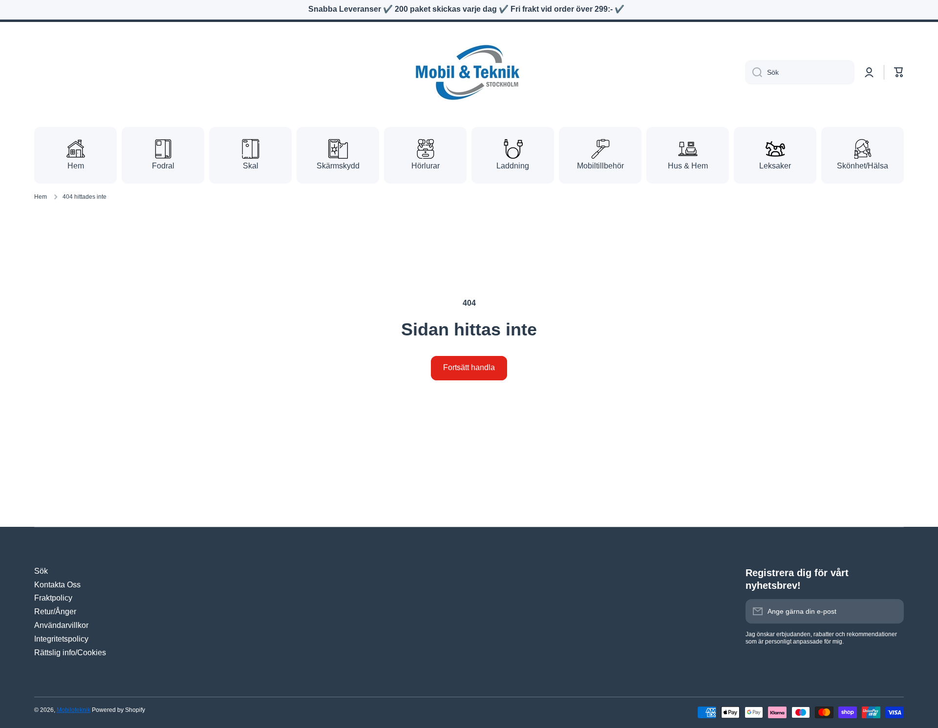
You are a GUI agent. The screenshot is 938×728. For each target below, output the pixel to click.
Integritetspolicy (61, 639)
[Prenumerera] (891, 611)
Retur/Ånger (55, 611)
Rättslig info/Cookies (70, 652)
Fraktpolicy (53, 598)
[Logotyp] (469, 72)
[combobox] (799, 72)
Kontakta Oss (57, 585)
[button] (899, 72)
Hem (40, 196)
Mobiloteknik (73, 710)
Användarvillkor (61, 625)
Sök (41, 571)
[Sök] (753, 72)
